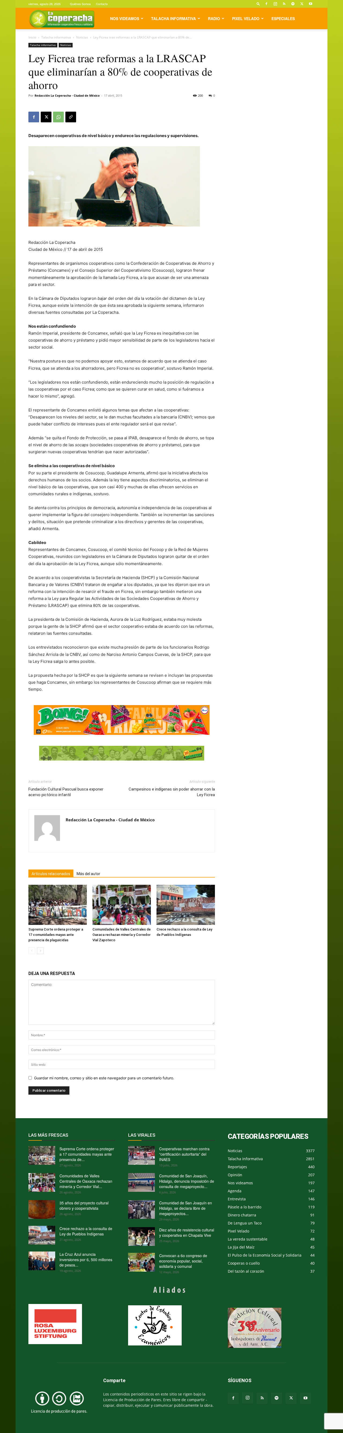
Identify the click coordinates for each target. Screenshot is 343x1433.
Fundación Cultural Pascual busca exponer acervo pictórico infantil (65, 792)
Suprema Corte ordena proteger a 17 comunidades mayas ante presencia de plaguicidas (55, 934)
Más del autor (88, 874)
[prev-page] (31, 950)
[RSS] (284, 3)
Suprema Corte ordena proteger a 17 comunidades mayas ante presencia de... (86, 1154)
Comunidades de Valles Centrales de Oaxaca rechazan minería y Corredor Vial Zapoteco (121, 934)
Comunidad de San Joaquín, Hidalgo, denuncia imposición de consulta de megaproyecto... (186, 1181)
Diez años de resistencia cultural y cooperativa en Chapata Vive (186, 1232)
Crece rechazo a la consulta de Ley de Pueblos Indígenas (85, 1231)
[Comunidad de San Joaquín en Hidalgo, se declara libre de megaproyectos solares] (141, 1209)
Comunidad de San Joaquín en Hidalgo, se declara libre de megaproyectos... (185, 1208)
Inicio (32, 37)
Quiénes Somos (80, 4)
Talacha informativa (173, 18)
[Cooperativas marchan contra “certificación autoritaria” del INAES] (141, 1155)
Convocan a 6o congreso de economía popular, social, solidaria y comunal (183, 1261)
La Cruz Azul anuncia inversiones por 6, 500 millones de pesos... (85, 1259)
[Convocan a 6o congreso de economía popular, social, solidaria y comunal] (141, 1262)
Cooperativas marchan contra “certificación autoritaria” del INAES (184, 1154)
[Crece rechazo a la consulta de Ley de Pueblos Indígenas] (185, 905)
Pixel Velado (245, 18)
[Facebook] (266, 3)
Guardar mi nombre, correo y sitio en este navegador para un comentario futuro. (104, 1078)
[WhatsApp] (58, 117)
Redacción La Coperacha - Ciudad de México (67, 95)
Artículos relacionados (51, 874)
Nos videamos (124, 18)
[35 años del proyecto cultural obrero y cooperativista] (41, 1209)
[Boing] (122, 720)
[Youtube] (311, 3)
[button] (258, 4)
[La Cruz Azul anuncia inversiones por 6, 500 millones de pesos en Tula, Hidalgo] (41, 1260)
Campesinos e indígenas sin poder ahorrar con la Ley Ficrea (172, 792)
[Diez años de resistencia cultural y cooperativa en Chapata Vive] (141, 1236)
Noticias (82, 37)
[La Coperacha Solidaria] (121, 753)
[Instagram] (275, 3)
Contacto (102, 4)
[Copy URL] (70, 117)
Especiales (283, 18)
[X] (302, 3)
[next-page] (40, 950)
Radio (214, 18)
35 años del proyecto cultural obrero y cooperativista (84, 1205)
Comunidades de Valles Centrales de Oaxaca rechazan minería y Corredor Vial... (85, 1181)
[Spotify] (293, 3)
